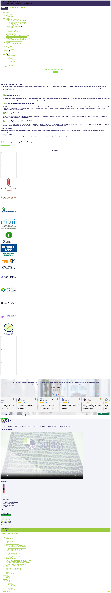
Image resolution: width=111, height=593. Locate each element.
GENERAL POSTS (10, 56)
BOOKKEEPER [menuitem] (10, 573)
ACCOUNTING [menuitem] (9, 571)
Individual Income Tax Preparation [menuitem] (17, 546)
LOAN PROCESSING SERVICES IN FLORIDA (18, 38)
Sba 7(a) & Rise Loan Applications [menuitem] (17, 564)
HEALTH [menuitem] (10, 588)
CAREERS (6, 42)
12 (6, 519)
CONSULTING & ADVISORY (13, 26)
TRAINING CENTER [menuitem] (11, 558)
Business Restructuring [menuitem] (14, 553)
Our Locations (4, 418)
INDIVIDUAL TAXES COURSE (13, 43)
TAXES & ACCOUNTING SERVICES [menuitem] (15, 545)
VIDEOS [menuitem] (8, 576)
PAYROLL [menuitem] (8, 572)
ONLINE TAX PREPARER (12, 19)
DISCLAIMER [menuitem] (9, 541)
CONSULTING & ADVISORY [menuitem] (13, 550)
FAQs (7, 15)
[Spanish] (109, 591)
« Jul (2, 526)
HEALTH (10, 64)
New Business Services (14, 31)
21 (9, 521)
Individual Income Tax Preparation (17, 22)
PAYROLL (8, 47)
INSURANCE (11, 65)
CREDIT (10, 62)
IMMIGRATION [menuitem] (12, 585)
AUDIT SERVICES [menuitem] (10, 557)
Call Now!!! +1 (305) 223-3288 (17, 7)
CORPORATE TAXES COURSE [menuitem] (14, 569)
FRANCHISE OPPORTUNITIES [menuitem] (14, 565)
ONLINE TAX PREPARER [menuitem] (12, 544)
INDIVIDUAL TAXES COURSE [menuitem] (13, 568)
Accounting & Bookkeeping (15, 25)
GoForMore (11, 531)
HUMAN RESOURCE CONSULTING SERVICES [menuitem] (18, 560)
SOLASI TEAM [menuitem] (9, 538)
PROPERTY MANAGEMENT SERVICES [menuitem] (16, 561)
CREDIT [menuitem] (10, 587)
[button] (109, 405)
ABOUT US (6, 12)
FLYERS (8, 53)
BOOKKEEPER (10, 49)
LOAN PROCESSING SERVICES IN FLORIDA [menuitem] (18, 562)
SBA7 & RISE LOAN (8, 503)
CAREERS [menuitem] (6, 567)
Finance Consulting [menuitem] (13, 554)
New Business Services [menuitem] (14, 556)
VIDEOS (8, 51)
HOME (5, 11)
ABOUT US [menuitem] (6, 537)
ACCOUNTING (9, 46)
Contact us (55, 72)
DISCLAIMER (9, 16)
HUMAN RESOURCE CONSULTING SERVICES (18, 35)
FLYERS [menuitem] (8, 577)
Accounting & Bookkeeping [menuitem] (15, 549)
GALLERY (5, 50)
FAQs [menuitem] (7, 540)
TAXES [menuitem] (10, 583)
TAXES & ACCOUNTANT (9, 501)
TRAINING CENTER (11, 34)
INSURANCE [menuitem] (11, 589)
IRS (9, 57)
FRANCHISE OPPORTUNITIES (14, 41)
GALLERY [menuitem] (5, 575)
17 (3, 521)
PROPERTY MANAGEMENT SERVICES (16, 37)
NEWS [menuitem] (5, 579)
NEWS (5, 54)
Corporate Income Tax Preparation (17, 23)
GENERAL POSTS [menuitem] (10, 580)
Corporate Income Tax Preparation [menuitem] (17, 548)
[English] (107, 591)
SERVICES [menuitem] (6, 542)
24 (3, 522)
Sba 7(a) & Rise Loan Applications (17, 39)
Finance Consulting (13, 30)
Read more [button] (27, 410)
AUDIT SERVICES (10, 33)
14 (9, 519)
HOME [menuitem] (5, 536)
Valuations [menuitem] (11, 552)
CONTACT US (7, 66)
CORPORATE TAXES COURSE (14, 45)
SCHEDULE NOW (5, 145)
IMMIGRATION (12, 61)
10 (3, 519)
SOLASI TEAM (9, 14)
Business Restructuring (14, 29)
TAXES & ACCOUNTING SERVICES (15, 20)
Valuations (11, 27)
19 (6, 521)
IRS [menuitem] (9, 581)
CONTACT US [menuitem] (7, 591)
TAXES (10, 58)
